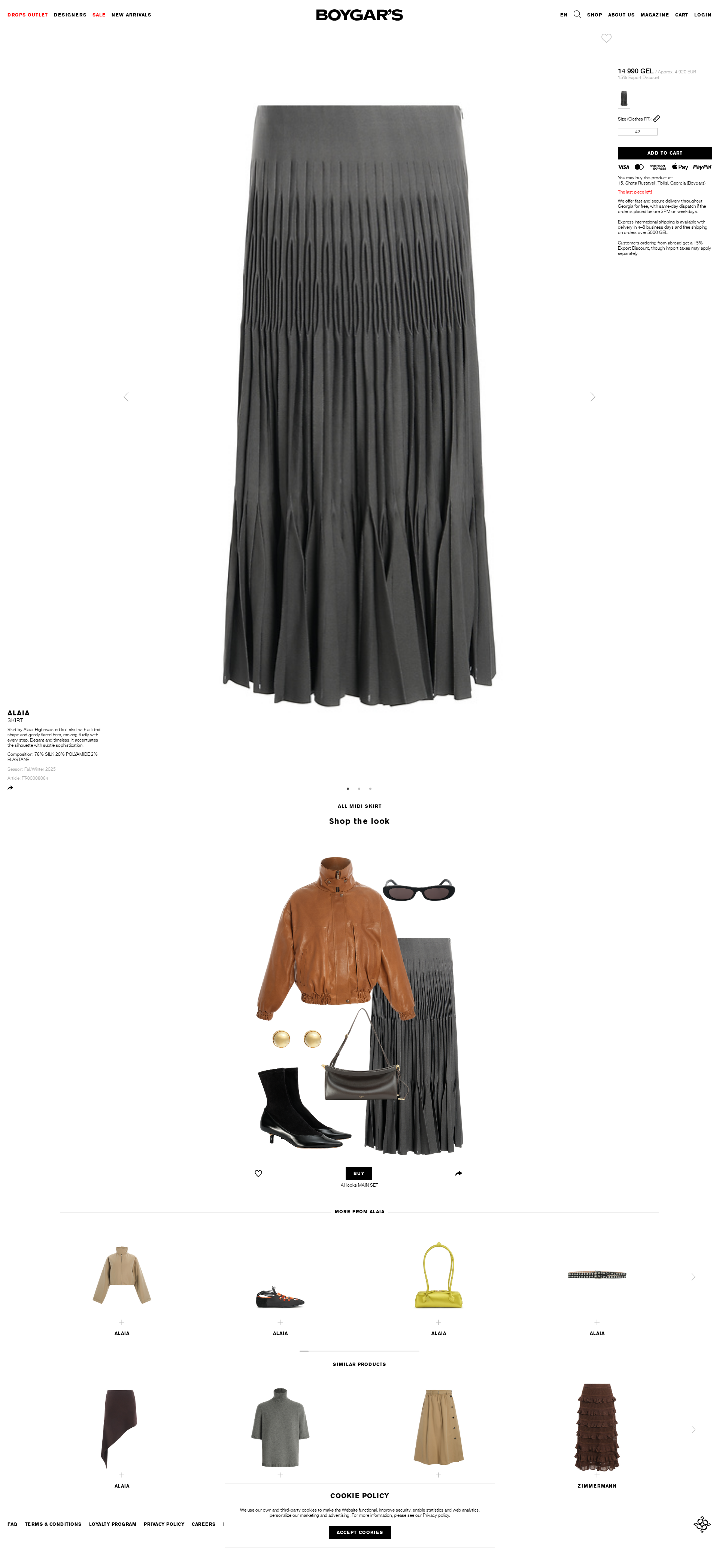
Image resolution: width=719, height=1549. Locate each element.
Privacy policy (436, 1515)
